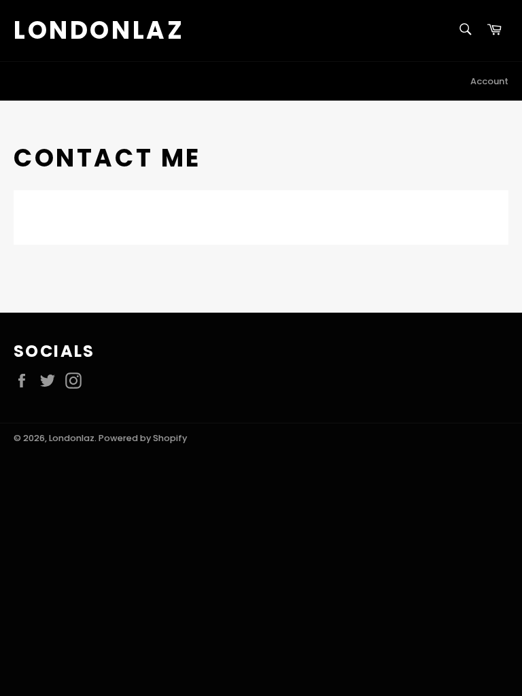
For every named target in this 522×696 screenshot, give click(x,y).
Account (489, 81)
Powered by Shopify (143, 438)
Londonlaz (99, 31)
